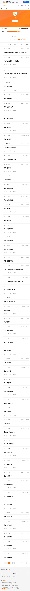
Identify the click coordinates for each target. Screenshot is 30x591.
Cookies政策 (13, 582)
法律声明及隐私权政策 (5, 582)
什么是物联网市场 (8, 229)
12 (21, 562)
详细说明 (26, 30)
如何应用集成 (7, 350)
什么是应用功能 (8, 504)
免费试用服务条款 (8, 249)
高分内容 (3, 45)
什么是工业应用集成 (9, 289)
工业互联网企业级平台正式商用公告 (13, 269)
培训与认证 (15, 576)
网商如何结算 (7, 127)
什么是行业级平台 (8, 484)
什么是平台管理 (8, 525)
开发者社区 (6, 576)
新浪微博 (8, 569)
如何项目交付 (7, 310)
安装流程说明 (7, 168)
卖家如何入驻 (7, 208)
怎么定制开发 (7, 371)
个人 (28, 8)
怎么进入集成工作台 (9, 432)
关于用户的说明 (8, 86)
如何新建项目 (7, 411)
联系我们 (15, 573)
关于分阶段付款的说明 (10, 147)
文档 (2, 576)
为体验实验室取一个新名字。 (11, 61)
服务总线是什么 (8, 452)
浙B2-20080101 (15, 585)
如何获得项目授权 (8, 391)
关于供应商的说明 (8, 107)
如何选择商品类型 (8, 188)
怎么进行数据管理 (8, 330)
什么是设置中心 (8, 545)
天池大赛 (10, 576)
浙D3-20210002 (14, 587)
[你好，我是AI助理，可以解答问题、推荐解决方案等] (21, 5)
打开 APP (26, 2)
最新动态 (9, 45)
